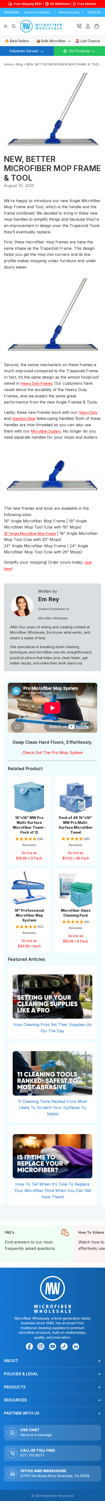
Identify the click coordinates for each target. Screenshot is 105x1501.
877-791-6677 (32, 1455)
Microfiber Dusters (46, 431)
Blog (19, 64)
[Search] (13, 26)
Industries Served (24, 51)
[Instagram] (41, 1347)
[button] (29, 842)
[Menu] (5, 26)
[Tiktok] (65, 1347)
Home (8, 64)
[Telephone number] (79, 26)
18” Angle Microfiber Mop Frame (30, 533)
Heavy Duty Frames (36, 383)
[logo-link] (47, 26)
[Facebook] (30, 1347)
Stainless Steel (23, 418)
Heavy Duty (88, 412)
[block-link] (37, 1244)
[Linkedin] (75, 1346)
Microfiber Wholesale (58, 1496)
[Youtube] (53, 1347)
